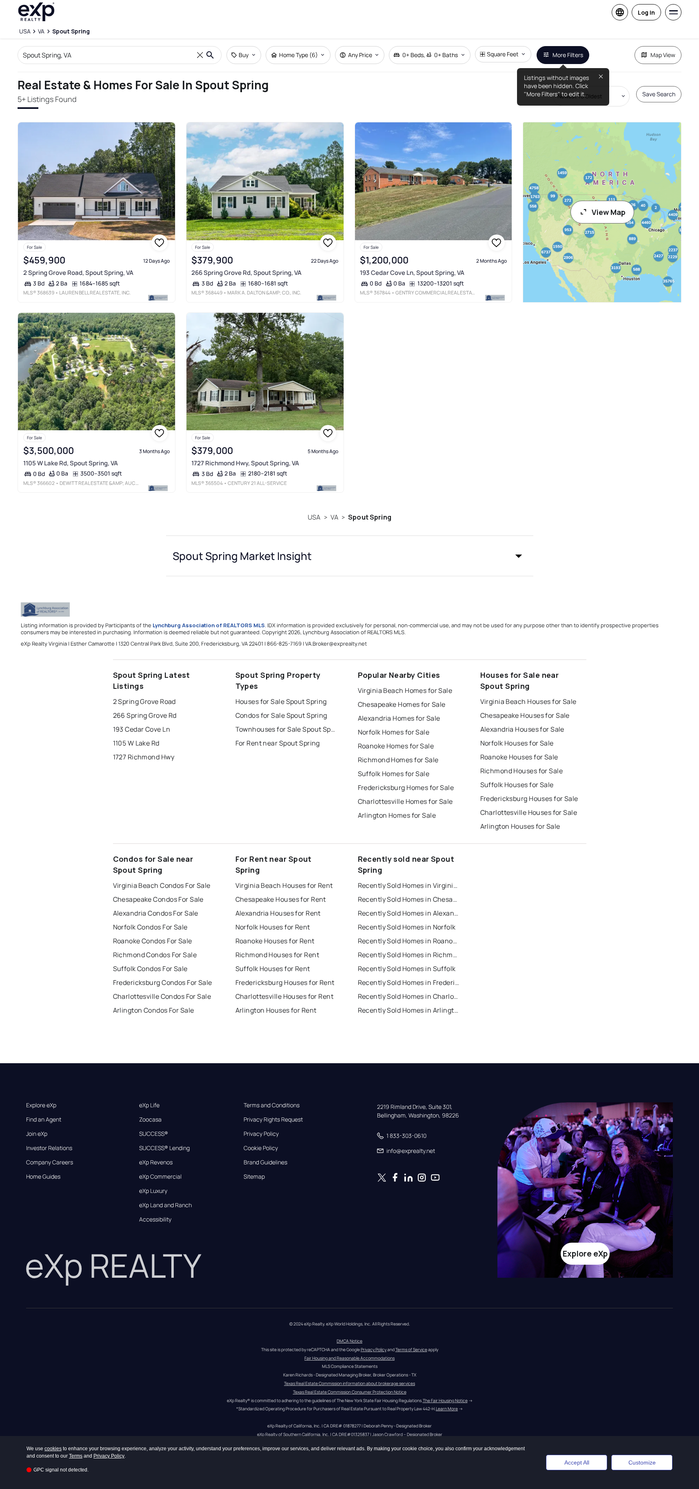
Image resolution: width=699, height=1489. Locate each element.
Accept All (576, 1462)
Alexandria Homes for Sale (399, 718)
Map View (662, 55)
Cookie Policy (261, 1148)
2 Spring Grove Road (144, 701)
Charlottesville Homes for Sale (405, 801)
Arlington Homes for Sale (397, 815)
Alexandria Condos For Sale (155, 913)
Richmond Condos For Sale (155, 954)
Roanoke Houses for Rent (275, 940)
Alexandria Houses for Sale (522, 729)
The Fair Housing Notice (445, 1400)
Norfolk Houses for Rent (272, 927)
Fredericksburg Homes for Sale (406, 787)
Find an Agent (43, 1119)
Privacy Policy (261, 1134)
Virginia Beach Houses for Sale (528, 701)
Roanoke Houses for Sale (519, 756)
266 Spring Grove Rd (145, 715)
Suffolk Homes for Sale (394, 773)
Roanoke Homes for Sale (396, 745)
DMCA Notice (349, 1341)
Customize (642, 1462)
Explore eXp (41, 1105)
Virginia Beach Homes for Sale (405, 690)
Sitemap (254, 1176)
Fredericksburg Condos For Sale (162, 982)
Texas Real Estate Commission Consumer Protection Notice (349, 1392)
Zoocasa (150, 1119)
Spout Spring (369, 517)
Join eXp (36, 1134)
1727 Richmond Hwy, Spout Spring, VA (245, 463)
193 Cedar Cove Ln (141, 729)
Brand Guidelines (265, 1162)
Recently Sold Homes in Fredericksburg (409, 982)
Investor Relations (49, 1148)
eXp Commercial (160, 1176)
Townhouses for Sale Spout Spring (286, 729)
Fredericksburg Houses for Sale (529, 798)
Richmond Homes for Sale (398, 759)
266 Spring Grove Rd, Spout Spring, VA (246, 272)
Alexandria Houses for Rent (278, 913)
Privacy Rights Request (273, 1119)
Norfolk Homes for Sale (394, 732)
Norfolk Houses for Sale (517, 743)
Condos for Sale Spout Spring (281, 715)
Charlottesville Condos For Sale (162, 996)
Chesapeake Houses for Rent (280, 899)
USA (314, 517)
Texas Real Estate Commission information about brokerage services (349, 1383)
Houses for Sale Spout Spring (281, 701)
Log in (646, 12)
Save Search (658, 94)
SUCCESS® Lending (164, 1148)
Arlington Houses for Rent (276, 1010)
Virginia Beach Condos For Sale (162, 885)
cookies (53, 1448)
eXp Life (149, 1105)
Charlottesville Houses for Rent (284, 996)
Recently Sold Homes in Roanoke (409, 940)
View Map (609, 212)
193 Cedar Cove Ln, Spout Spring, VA (412, 272)
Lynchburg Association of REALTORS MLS (209, 625)
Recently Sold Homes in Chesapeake (409, 899)
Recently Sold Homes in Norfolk (407, 927)
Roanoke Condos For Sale (152, 940)
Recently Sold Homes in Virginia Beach (409, 885)
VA (334, 517)
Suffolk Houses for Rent (272, 968)
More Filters (568, 55)
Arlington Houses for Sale (520, 826)
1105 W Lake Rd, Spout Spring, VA (70, 463)
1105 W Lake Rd (136, 743)
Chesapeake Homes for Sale (402, 704)
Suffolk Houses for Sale (517, 784)
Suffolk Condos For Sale (150, 968)
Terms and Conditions (272, 1105)
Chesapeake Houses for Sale (525, 715)
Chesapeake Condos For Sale (158, 899)
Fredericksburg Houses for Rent (285, 982)
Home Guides (43, 1176)
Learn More (447, 1409)
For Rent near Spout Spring (277, 743)
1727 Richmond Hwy (143, 756)
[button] (349, 556)
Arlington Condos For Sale (153, 1010)
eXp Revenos (156, 1162)
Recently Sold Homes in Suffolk (407, 968)
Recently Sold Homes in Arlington (409, 1010)
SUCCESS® (153, 1134)
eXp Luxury (153, 1191)
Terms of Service (411, 1349)
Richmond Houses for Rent (277, 954)
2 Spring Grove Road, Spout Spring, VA (78, 272)
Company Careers (49, 1162)
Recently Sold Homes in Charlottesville (409, 996)
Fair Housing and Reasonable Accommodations (349, 1358)
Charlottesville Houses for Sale (528, 812)
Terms (75, 1456)
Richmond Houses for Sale (521, 770)
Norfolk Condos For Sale (150, 927)
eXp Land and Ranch (165, 1205)
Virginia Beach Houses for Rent (284, 885)
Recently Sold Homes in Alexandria (409, 913)
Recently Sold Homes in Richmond (409, 954)
